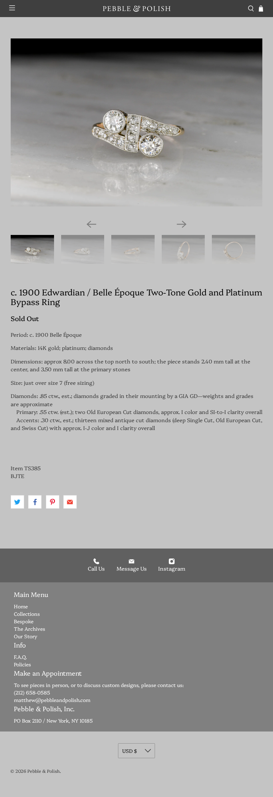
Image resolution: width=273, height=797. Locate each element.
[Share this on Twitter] (17, 502)
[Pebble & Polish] (136, 8)
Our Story (25, 636)
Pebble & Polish (43, 771)
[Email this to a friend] (70, 502)
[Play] (136, 126)
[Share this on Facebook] (35, 502)
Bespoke (23, 621)
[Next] (181, 224)
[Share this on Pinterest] (52, 502)
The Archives (29, 628)
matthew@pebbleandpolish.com (52, 699)
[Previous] (91, 224)
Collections (27, 613)
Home (21, 606)
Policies (22, 664)
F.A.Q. (20, 656)
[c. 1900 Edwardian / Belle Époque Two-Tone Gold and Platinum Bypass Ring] (136, 122)
